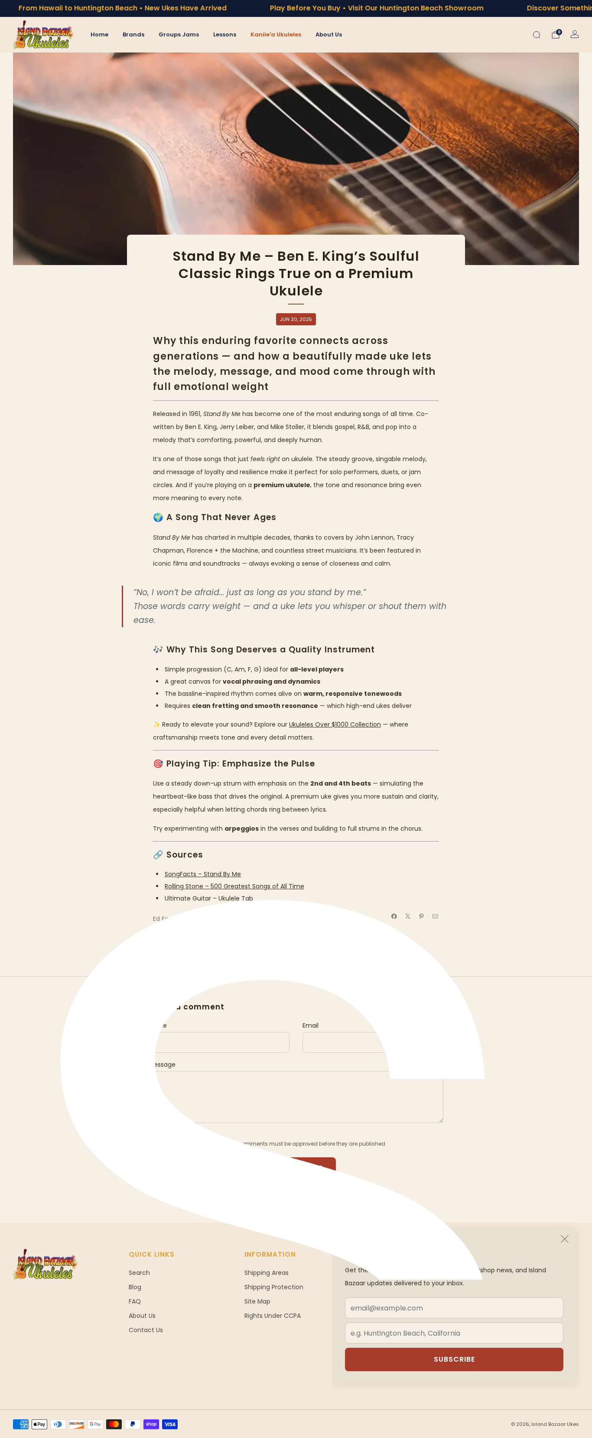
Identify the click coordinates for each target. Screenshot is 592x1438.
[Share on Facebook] (394, 916)
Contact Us (146, 1330)
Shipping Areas (266, 1272)
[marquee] (296, 8)
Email (311, 1025)
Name (158, 1025)
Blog (135, 1287)
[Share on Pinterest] (422, 916)
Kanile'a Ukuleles (275, 34)
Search (139, 1272)
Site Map (257, 1301)
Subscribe (454, 1359)
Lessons (224, 34)
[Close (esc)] (564, 1239)
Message (162, 1064)
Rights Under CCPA (272, 1315)
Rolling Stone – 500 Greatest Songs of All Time (234, 886)
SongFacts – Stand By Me (203, 874)
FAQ (135, 1301)
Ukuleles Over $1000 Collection (335, 724)
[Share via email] (435, 916)
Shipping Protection (273, 1287)
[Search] (536, 34)
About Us (329, 34)
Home (99, 34)
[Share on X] (408, 916)
